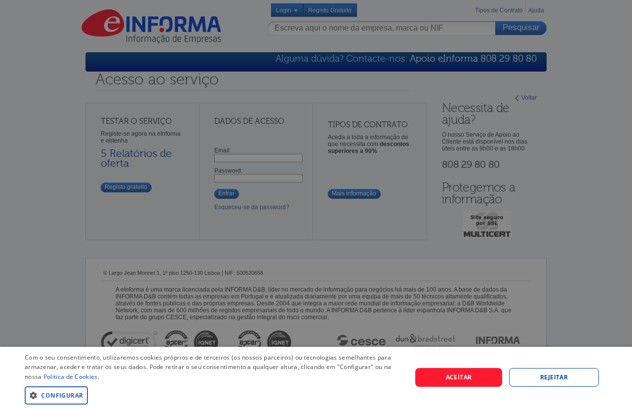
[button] (212, 395)
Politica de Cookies (70, 376)
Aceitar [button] (459, 377)
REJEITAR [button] (554, 377)
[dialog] (316, 377)
